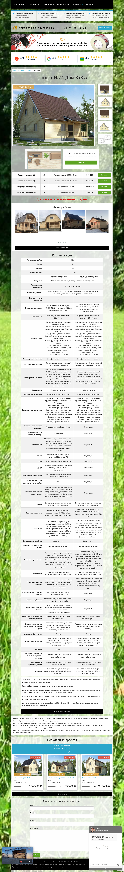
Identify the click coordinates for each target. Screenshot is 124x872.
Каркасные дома (34, 4)
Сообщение (34, 828)
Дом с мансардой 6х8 (22, 778)
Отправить (35, 854)
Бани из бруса (48, 4)
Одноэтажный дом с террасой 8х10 (61, 778)
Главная (16, 70)
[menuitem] (20, 4)
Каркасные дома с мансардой (62, 745)
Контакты (89, 4)
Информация (76, 4)
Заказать (104, 175)
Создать (81, 162)
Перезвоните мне (104, 28)
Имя (31, 805)
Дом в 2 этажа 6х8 (89, 778)
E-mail (32, 820)
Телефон (33, 813)
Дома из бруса (19, 4)
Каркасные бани (63, 4)
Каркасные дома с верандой (62, 752)
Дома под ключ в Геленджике (36, 28)
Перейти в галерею (62, 247)
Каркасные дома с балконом (62, 748)
